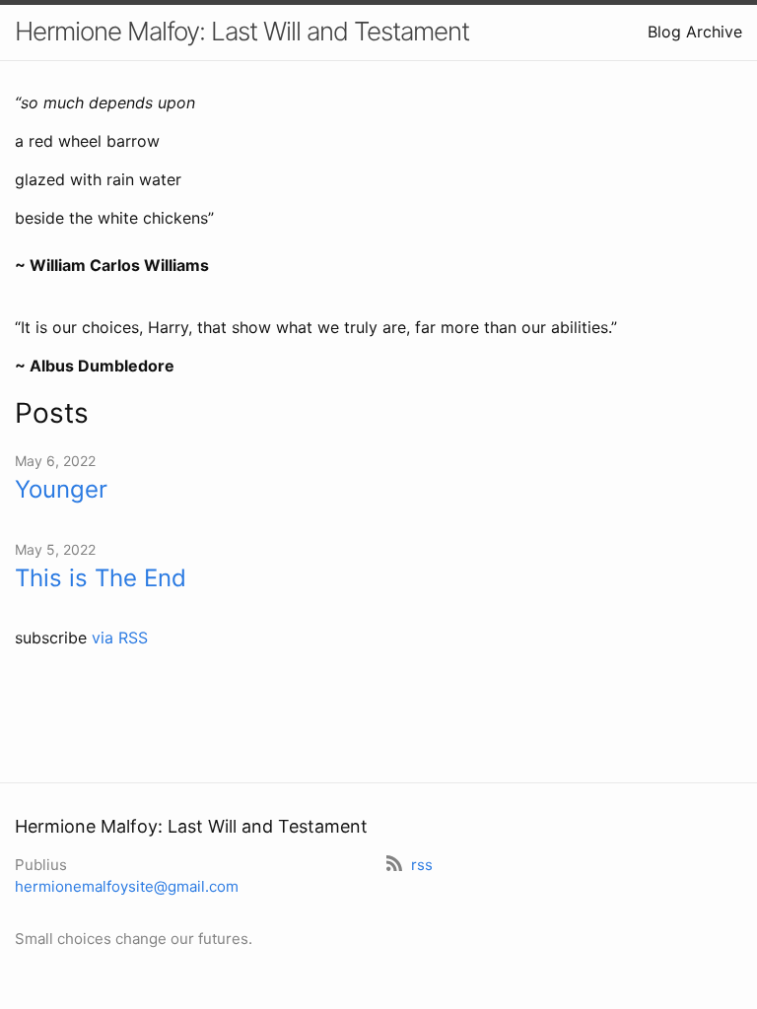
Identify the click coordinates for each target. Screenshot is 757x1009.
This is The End (100, 578)
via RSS (120, 637)
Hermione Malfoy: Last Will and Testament (242, 31)
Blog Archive (695, 31)
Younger (61, 489)
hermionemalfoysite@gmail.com (127, 886)
